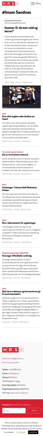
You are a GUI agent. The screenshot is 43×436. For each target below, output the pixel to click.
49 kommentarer (26, 209)
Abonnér (34, 410)
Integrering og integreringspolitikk (15, 253)
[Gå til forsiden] (13, 350)
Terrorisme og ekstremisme (15, 23)
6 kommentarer (27, 82)
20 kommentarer (26, 174)
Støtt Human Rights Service (13, 359)
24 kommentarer (26, 141)
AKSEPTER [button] (33, 432)
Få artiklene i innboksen (16, 405)
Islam (4, 114)
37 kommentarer (26, 242)
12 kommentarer (24, 322)
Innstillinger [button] (21, 432)
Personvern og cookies (10, 363)
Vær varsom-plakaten (19, 393)
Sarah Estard (6, 322)
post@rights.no (14, 373)
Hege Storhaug (9, 82)
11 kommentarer (25, 278)
